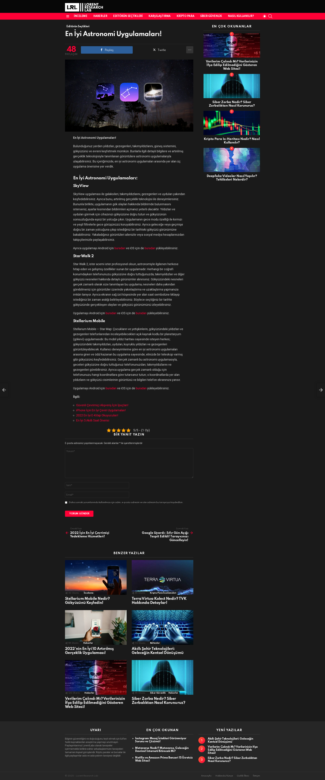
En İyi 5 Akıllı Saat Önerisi (92, 420)
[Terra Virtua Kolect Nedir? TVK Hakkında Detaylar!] (162, 577)
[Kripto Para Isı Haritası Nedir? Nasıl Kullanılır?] (231, 123)
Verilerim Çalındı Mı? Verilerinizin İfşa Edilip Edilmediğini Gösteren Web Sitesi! (95, 703)
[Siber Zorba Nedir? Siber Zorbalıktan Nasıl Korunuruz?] (162, 677)
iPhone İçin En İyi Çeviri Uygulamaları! (101, 410)
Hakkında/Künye (224, 776)
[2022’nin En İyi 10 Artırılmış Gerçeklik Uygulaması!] (96, 627)
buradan (119, 248)
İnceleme (80, 16)
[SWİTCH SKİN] (265, 16)
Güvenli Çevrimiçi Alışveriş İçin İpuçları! (102, 405)
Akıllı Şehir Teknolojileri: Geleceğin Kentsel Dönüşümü (230, 740)
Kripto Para (185, 16)
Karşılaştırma (159, 16)
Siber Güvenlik (211, 16)
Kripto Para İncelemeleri (163, 593)
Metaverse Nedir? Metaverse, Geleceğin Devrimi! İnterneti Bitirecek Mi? (162, 750)
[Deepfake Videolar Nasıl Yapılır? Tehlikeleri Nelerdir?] (231, 160)
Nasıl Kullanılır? (241, 16)
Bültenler (155, 643)
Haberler (100, 16)
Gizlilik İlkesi (243, 776)
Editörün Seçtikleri (128, 16)
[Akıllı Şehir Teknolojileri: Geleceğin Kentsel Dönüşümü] (162, 627)
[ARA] (270, 16)
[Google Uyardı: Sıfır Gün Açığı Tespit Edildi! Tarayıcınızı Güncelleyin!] (321, 390)
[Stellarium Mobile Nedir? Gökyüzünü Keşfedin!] (96, 577)
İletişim (256, 776)
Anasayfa (206, 776)
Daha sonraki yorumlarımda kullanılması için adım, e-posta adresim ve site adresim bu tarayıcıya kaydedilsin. (126, 502)
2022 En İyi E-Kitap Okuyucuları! (97, 415)
